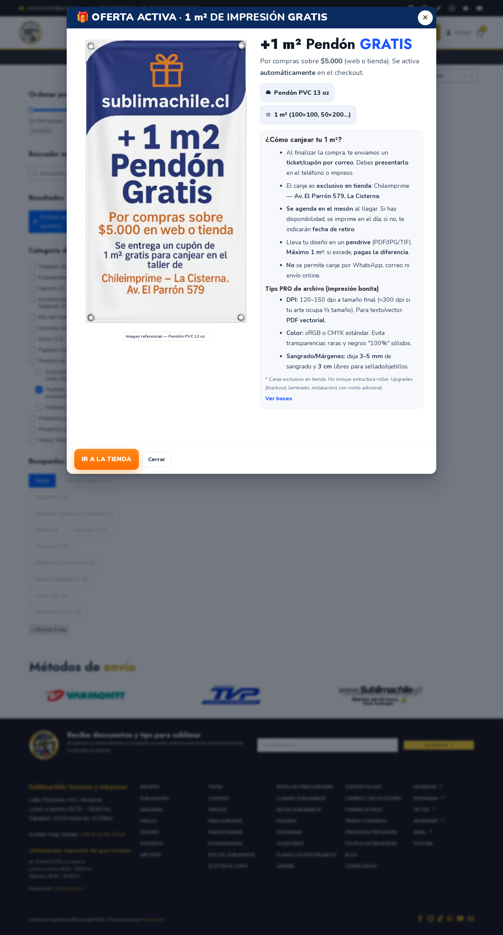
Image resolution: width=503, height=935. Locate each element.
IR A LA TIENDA (106, 459)
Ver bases (278, 398)
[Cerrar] (425, 17)
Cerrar (156, 459)
